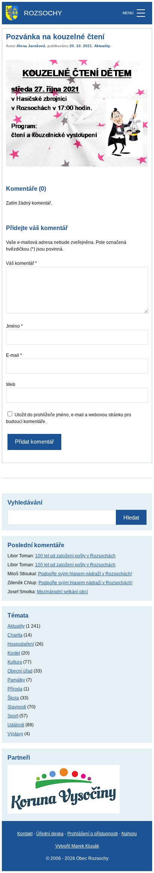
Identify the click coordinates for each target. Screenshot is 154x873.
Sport (12, 716)
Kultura (14, 662)
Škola (13, 698)
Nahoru (129, 833)
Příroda (14, 689)
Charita (14, 635)
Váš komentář (21, 263)
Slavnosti (16, 707)
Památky (16, 680)
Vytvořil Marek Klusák (77, 846)
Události (15, 725)
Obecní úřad (20, 671)
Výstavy (15, 733)
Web (10, 384)
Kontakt (25, 833)
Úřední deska (50, 833)
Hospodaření (20, 644)
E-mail (14, 355)
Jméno (14, 326)
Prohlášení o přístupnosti (92, 833)
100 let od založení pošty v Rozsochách (75, 555)
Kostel (13, 653)
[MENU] (140, 13)
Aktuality (102, 46)
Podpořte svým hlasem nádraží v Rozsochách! (85, 573)
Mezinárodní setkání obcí (62, 591)
